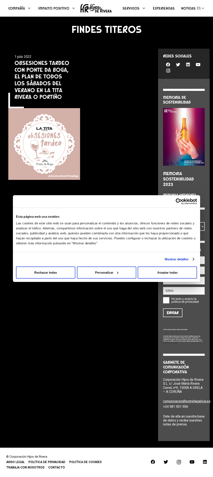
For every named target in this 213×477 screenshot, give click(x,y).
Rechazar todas (45, 272)
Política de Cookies (85, 462)
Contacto (56, 467)
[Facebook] (168, 65)
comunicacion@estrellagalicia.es (187, 401)
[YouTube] (198, 65)
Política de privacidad (46, 462)
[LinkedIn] (188, 65)
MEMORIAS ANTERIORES (179, 195)
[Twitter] (178, 65)
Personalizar (104, 272)
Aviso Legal (15, 462)
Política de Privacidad (170, 343)
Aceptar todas (167, 272)
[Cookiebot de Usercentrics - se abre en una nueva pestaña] (179, 201)
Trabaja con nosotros (25, 467)
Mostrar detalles (177, 259)
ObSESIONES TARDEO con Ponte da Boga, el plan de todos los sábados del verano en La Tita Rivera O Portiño (42, 79)
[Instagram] (168, 71)
